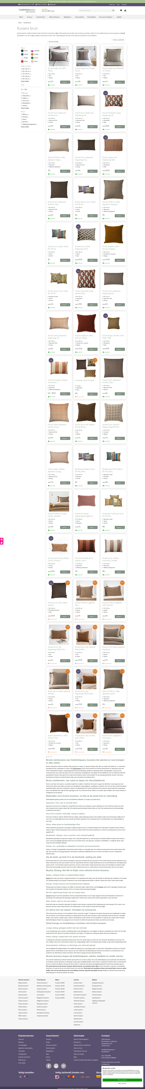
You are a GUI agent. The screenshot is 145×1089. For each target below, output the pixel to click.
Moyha (48, 878)
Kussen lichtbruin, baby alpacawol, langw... (56, 158)
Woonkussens (78, 1019)
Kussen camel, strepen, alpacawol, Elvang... (56, 470)
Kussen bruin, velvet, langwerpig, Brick (82, 247)
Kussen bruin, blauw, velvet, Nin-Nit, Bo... (58, 247)
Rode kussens (22, 1006)
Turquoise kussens (42, 1016)
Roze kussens (22, 1010)
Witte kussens (22, 1016)
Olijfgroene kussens (43, 1001)
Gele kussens (22, 992)
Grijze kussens (22, 995)
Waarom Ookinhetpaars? (81, 1039)
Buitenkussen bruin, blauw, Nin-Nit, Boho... (112, 470)
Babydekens (67, 17)
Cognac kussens (42, 989)
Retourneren (22, 1060)
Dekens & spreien (51, 1045)
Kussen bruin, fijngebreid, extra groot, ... (111, 736)
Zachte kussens (78, 1021)
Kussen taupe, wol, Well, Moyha (57, 69)
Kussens (29, 17)
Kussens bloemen (79, 986)
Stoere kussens (78, 1016)
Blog (118, 4)
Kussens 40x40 (60, 986)
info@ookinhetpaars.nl (108, 1049)
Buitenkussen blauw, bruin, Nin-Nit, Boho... (85, 470)
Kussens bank (78, 983)
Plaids (21, 17)
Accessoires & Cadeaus (105, 17)
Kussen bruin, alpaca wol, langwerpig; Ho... (84, 114)
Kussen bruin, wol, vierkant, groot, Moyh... (85, 736)
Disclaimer (78, 1088)
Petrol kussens (41, 1010)
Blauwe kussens (23, 986)
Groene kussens (23, 998)
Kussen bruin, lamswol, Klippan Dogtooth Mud (110, 425)
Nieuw (48, 1057)
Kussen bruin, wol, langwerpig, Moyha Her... (57, 648)
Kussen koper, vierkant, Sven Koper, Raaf (113, 336)
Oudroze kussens (42, 1006)
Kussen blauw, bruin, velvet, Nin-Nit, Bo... (85, 203)
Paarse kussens (23, 1004)
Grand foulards (50, 1048)
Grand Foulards (40, 17)
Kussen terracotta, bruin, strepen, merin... (84, 559)
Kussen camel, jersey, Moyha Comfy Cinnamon (58, 559)
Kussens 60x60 (60, 998)
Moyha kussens (97, 992)
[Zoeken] (113, 10)
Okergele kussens (42, 1004)
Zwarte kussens (23, 1019)
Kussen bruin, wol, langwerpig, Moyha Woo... (84, 692)
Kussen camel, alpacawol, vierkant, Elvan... (57, 425)
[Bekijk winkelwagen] (125, 10)
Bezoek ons (52, 4)
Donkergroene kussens (44, 992)
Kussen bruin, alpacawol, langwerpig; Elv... (111, 292)
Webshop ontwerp (83, 1088)
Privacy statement (71, 1088)
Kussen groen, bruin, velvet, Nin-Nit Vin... (58, 292)
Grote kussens (78, 1004)
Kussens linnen (78, 989)
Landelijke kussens (79, 1006)
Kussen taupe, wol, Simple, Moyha (85, 69)
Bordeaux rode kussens (44, 986)
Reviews (21, 1042)
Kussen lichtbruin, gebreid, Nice (85, 603)
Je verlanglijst (22, 1045)
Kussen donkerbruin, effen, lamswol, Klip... (58, 736)
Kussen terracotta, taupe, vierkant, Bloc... (84, 292)
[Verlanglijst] (121, 10)
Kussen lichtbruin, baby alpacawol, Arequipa (111, 203)
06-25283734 (105, 1051)
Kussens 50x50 (60, 995)
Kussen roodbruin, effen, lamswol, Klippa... (84, 336)
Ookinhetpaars (76, 768)
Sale (47, 1054)
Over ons (112, 4)
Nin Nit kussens (97, 995)
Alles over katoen (79, 1054)
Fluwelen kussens (79, 998)
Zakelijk (119, 17)
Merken (48, 1060)
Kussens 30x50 (60, 983)
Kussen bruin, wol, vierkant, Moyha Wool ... (85, 648)
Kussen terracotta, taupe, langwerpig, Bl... (111, 114)
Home (20, 22)
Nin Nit (48, 895)
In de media (21, 1063)
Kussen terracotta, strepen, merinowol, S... (58, 381)
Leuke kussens (78, 1010)
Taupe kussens (22, 1012)
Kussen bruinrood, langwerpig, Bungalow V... (84, 514)
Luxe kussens (78, 1012)
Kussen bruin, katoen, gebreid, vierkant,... (59, 692)
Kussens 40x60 (60, 989)
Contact (124, 4)
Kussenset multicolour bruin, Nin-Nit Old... (113, 514)
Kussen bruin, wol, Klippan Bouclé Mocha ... (85, 425)
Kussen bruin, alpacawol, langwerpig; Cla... (84, 158)
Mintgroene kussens (43, 998)
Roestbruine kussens (43, 1012)
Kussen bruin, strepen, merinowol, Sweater (110, 559)
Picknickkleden (91, 17)
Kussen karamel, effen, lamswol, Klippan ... (110, 247)
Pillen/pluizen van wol (80, 1051)
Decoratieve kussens (80, 995)
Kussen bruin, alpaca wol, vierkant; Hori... (57, 114)
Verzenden (21, 1051)
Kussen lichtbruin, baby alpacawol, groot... (111, 692)
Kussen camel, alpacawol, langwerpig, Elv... (57, 336)
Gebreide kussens (79, 1001)
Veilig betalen (22, 1054)
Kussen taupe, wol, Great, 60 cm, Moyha (113, 69)
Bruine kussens (23, 989)
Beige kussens (22, 983)
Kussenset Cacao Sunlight (84, 380)
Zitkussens (77, 1025)
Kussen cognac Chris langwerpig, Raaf (110, 158)
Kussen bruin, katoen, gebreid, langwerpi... (113, 648)
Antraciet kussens (42, 983)
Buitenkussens (78, 992)
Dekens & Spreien (54, 17)
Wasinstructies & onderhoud (82, 1045)
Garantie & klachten (24, 1057)
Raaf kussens (96, 998)
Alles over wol (78, 1048)
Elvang (101, 887)
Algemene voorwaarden (25, 1048)
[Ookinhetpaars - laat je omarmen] (26, 9)
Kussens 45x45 (60, 992)
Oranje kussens (23, 1001)
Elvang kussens (97, 986)
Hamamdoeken (79, 17)
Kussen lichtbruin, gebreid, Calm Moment (112, 603)
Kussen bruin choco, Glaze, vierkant (57, 603)
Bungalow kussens (98, 983)
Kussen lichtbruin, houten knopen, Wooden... (57, 514)
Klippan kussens (97, 989)
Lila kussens (40, 995)
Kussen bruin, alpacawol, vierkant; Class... (57, 203)
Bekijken (64, 82)
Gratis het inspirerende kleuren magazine (86, 1060)
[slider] (21, 86)
